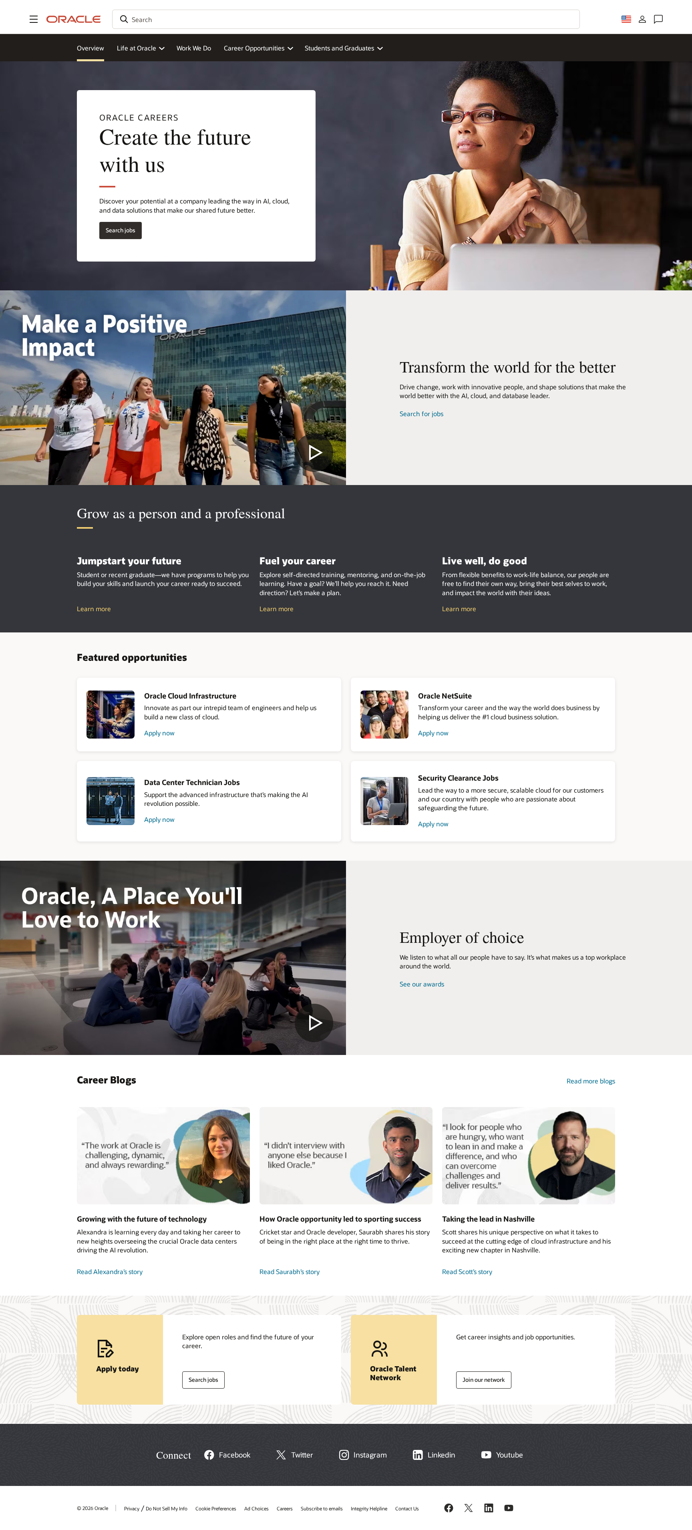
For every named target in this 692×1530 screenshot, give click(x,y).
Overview (90, 48)
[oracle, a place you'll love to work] (173, 958)
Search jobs (117, 228)
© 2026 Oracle (92, 1508)
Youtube (509, 1454)
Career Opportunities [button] (254, 48)
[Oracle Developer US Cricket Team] (346, 1155)
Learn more (94, 608)
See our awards (422, 984)
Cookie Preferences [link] (215, 1508)
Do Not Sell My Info (166, 1508)
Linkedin (441, 1454)
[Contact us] (658, 19)
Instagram (370, 1454)
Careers (285, 1508)
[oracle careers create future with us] (173, 387)
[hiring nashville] (528, 1155)
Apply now (159, 733)
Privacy (131, 1508)
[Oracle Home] (74, 19)
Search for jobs (421, 413)
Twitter (302, 1454)
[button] (33, 19)
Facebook (234, 1454)
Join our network (480, 1378)
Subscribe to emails (322, 1508)
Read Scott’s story (467, 1271)
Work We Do (194, 48)
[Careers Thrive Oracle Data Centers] (163, 1155)
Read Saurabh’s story (290, 1271)
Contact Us (407, 1508)
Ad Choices (256, 1508)
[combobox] (346, 19)
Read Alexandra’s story (110, 1271)
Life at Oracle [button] (136, 48)
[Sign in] (642, 19)
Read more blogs (591, 1081)
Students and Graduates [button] (339, 48)
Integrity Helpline (369, 1508)
